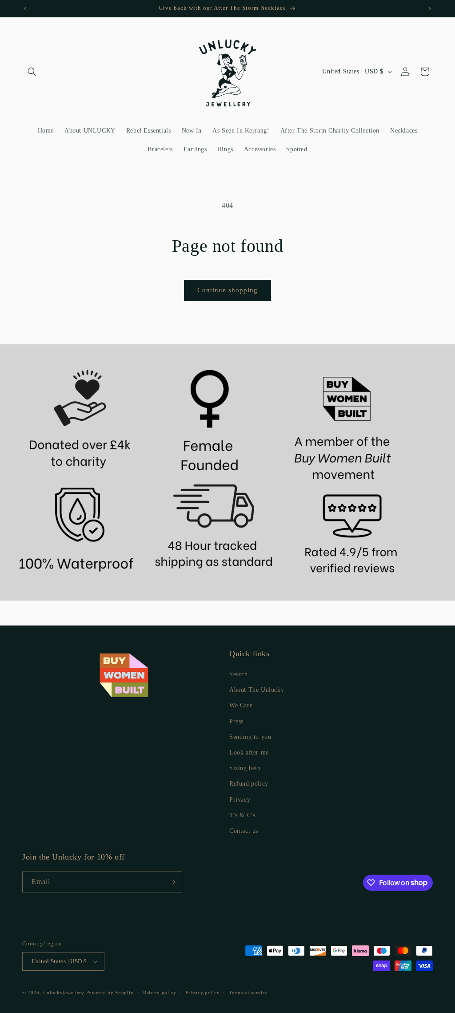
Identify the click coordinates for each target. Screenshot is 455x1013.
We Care (240, 705)
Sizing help (245, 768)
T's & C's (242, 815)
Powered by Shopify (110, 992)
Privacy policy (203, 992)
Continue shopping (227, 290)
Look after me (249, 752)
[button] (32, 71)
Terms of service (248, 992)
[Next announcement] (429, 8)
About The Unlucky (256, 689)
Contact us (243, 830)
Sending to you (250, 737)
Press (236, 721)
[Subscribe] (172, 882)
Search (238, 674)
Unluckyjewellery (63, 992)
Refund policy (248, 783)
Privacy (239, 799)
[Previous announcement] (25, 8)
